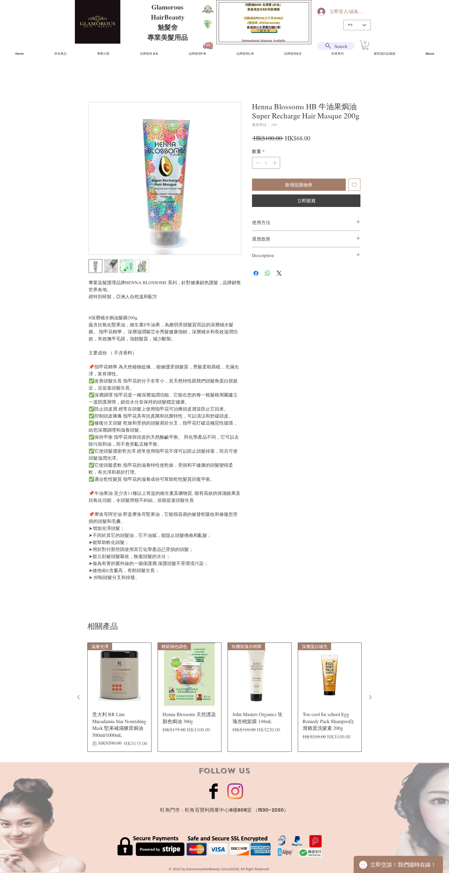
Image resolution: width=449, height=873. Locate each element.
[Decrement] (257, 162)
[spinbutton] (266, 162)
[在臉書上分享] (256, 273)
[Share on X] (279, 273)
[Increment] (275, 162)
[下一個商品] (370, 697)
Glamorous (167, 7)
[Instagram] (235, 791)
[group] (224, 697)
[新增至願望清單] (354, 185)
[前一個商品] (78, 697)
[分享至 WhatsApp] (267, 273)
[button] (365, 45)
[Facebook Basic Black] (213, 791)
